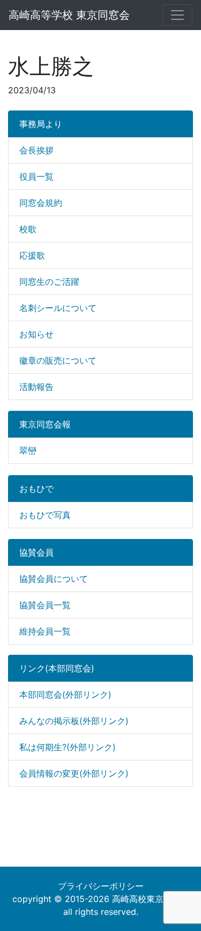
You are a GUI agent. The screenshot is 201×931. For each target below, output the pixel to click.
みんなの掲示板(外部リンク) (74, 720)
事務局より (40, 124)
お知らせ (36, 334)
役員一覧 (36, 176)
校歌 (27, 229)
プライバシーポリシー (101, 886)
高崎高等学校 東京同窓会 (69, 15)
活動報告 (36, 386)
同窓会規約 (40, 202)
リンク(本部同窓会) (56, 668)
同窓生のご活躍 (49, 281)
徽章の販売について (57, 360)
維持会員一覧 (45, 631)
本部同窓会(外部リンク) (65, 694)
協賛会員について (53, 578)
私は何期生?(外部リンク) (67, 747)
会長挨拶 (36, 150)
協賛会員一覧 (45, 605)
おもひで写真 (45, 514)
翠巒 (27, 450)
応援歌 (32, 255)
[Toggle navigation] (177, 15)
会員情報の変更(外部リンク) (74, 773)
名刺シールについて (57, 307)
